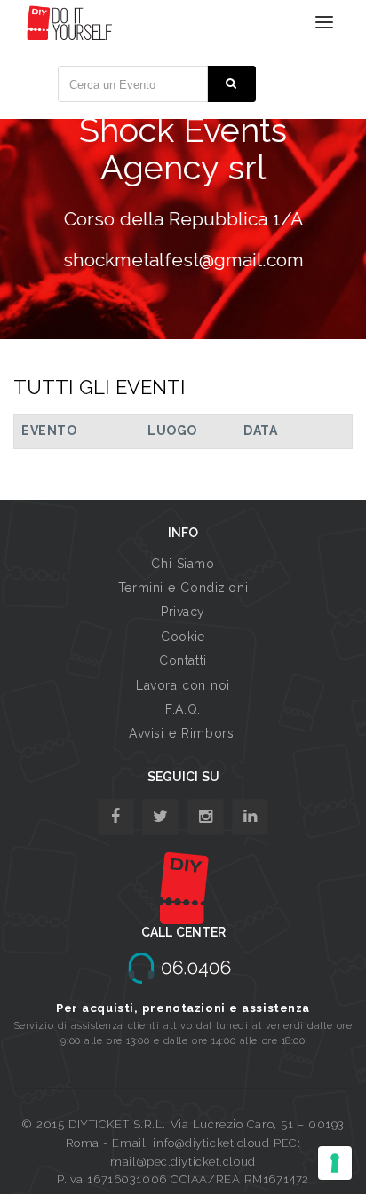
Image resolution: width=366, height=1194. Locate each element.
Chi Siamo (182, 564)
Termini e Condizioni (183, 588)
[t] (160, 817)
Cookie (182, 636)
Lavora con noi (183, 685)
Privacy (183, 612)
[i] (250, 817)
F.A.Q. (182, 709)
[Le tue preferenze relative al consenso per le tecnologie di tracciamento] (335, 1163)
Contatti (182, 660)
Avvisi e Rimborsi (183, 733)
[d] (206, 817)
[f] (116, 817)
